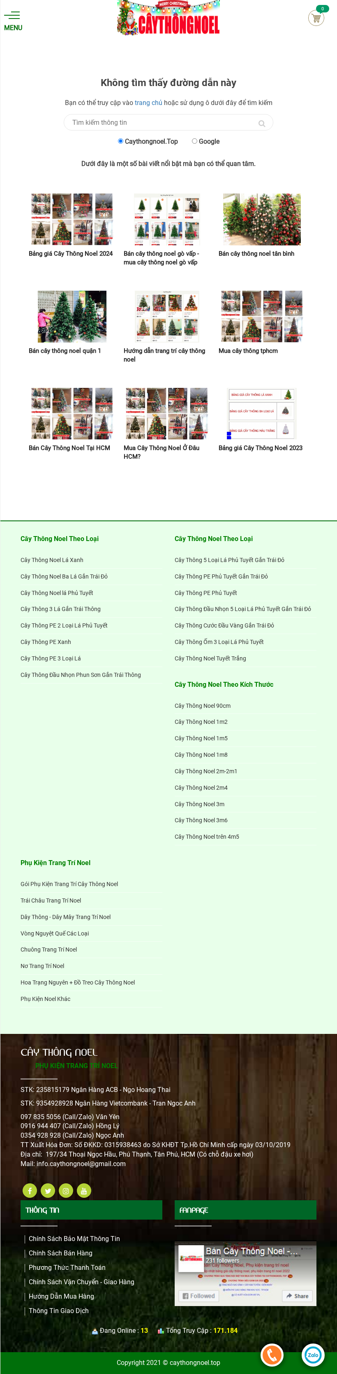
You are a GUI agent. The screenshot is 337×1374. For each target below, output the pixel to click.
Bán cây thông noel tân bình (256, 253)
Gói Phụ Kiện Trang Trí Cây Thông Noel (69, 884)
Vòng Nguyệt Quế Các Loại (55, 933)
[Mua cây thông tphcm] (262, 317)
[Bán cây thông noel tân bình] (262, 219)
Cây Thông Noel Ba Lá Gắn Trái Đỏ (64, 576)
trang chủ (148, 103)
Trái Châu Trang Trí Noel (51, 900)
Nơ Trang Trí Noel (42, 966)
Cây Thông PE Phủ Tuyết (206, 593)
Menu (12, 28)
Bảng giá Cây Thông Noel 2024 (71, 253)
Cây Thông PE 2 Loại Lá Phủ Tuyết (64, 625)
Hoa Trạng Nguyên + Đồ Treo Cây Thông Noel (78, 982)
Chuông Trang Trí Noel (49, 949)
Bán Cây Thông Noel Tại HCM (69, 448)
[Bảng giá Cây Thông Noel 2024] (72, 219)
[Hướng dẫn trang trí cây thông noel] (167, 317)
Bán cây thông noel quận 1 (65, 351)
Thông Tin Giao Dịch (59, 1311)
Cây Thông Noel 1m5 (201, 738)
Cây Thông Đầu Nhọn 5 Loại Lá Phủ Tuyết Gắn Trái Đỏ (243, 609)
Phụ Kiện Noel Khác (45, 999)
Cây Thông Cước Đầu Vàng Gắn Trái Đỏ (224, 625)
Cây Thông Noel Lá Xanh (52, 560)
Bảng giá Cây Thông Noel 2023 (260, 448)
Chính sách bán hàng (60, 1253)
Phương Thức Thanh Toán (67, 1267)
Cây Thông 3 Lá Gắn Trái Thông (61, 609)
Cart (316, 18)
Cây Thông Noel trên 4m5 (207, 836)
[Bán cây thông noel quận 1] (72, 317)
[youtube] (84, 1190)
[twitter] (48, 1190)
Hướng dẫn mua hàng (61, 1296)
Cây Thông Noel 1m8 (201, 754)
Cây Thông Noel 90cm (203, 705)
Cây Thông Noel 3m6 (201, 820)
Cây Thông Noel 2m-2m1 (206, 771)
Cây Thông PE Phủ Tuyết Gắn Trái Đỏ (221, 576)
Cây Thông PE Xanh (46, 642)
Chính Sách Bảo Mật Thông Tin (74, 1239)
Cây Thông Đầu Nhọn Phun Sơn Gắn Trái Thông (81, 675)
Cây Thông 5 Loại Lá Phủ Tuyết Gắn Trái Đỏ (229, 560)
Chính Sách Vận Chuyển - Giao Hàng (81, 1282)
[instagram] (66, 1190)
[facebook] (30, 1190)
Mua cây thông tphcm (248, 351)
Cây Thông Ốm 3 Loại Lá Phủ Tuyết (219, 642)
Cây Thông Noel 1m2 (201, 721)
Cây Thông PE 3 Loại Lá (51, 658)
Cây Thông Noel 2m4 (201, 787)
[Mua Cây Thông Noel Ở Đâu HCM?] (167, 414)
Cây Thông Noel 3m (199, 804)
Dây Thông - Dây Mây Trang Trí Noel (66, 917)
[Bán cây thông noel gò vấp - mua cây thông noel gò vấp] (167, 219)
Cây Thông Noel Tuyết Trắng (210, 658)
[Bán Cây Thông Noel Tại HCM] (72, 414)
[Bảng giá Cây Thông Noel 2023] (262, 414)
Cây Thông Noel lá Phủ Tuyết (57, 593)
